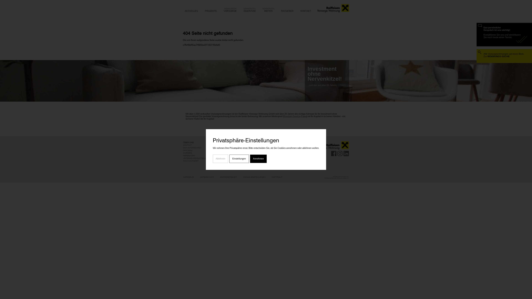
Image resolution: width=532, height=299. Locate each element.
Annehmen (258, 159)
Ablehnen (220, 159)
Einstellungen (239, 159)
